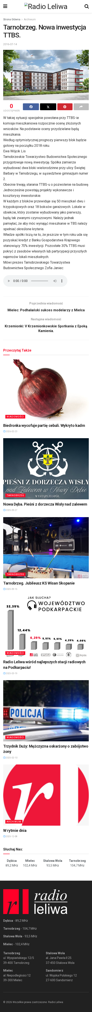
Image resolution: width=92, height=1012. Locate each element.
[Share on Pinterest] (65, 106)
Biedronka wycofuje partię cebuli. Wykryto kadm (44, 425)
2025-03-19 (11, 673)
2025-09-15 (11, 589)
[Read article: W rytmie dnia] (46, 795)
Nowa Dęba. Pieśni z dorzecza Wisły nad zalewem (45, 504)
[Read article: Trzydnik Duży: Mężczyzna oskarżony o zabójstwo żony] (46, 710)
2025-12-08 (11, 836)
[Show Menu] (5, 6)
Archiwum (30, 19)
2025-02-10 (11, 758)
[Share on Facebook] (31, 106)
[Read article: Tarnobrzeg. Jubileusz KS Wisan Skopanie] (46, 547)
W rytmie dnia (14, 830)
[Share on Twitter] (48, 106)
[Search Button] (87, 6)
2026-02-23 (11, 431)
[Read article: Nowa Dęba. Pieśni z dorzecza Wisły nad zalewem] (46, 468)
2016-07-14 (10, 44)
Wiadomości (15, 416)
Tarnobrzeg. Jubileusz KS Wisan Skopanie (39, 583)
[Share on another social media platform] (81, 106)
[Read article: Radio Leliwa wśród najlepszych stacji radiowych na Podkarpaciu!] (46, 626)
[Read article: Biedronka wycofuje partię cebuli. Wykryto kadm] (46, 390)
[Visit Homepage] (46, 6)
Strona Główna (11, 19)
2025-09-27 (11, 510)
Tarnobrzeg (15, 495)
